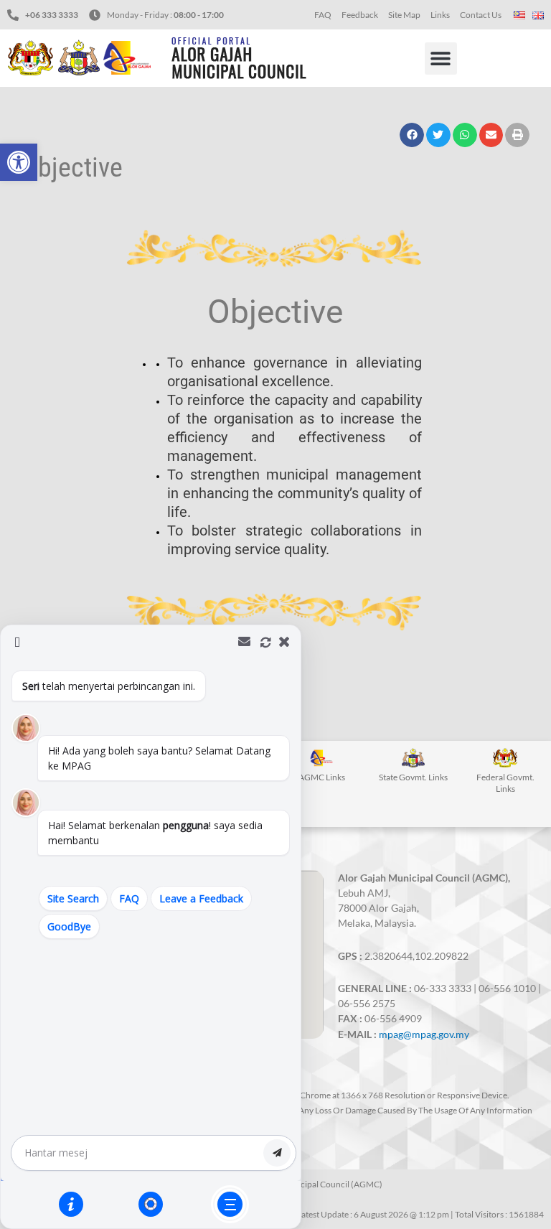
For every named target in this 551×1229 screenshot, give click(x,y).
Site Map (404, 14)
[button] (18, 162)
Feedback (360, 14)
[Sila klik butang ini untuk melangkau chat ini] (229, 1204)
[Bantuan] (71, 1203)
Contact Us (480, 14)
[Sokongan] (150, 1203)
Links (440, 14)
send (277, 1153)
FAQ (322, 14)
